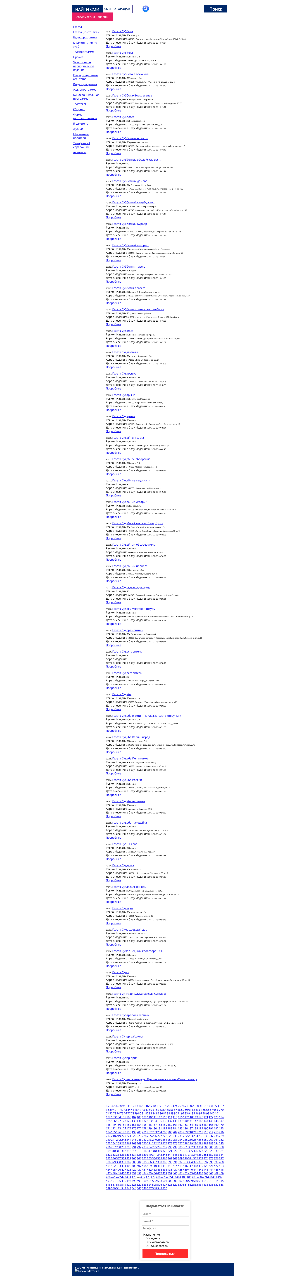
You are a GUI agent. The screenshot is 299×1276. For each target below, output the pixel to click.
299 (175, 1147)
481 (163, 1177)
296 (159, 1147)
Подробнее (113, 46)
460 (175, 1173)
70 (222, 1109)
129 (128, 1121)
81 (143, 1113)
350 (200, 1154)
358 (123, 1158)
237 (211, 1136)
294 (149, 1147)
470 (108, 1177)
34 (211, 1106)
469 (221, 1173)
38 (107, 1109)
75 (121, 1113)
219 (118, 1136)
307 (216, 1147)
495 (118, 1181)
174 (123, 1128)
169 (216, 1124)
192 (216, 1128)
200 (139, 1132)
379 (113, 1162)
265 (118, 1143)
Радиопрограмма (85, 37)
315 (139, 1151)
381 (123, 1162)
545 (139, 1188)
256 (190, 1139)
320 (164, 1151)
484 (178, 1177)
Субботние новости (130, 138)
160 (170, 1124)
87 (164, 1113)
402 (113, 1166)
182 (164, 1128)
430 (139, 1169)
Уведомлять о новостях (92, 17)
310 (113, 1151)
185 (180, 1128)
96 (197, 1113)
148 (108, 1124)
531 (185, 1184)
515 (221, 1181)
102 (108, 1117)
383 (134, 1162)
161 (175, 1124)
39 (111, 1109)
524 (149, 1184)
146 (216, 1121)
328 (206, 1151)
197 (123, 1132)
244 (128, 1139)
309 (108, 1151)
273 (159, 1143)
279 (190, 1143)
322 (175, 1151)
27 (186, 1106)
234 (195, 1136)
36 (218, 1106)
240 (108, 1139)
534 (200, 1184)
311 (118, 1151)
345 (175, 1154)
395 (195, 1162)
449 (118, 1173)
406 (134, 1166)
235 (200, 1136)
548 (154, 1188)
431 (144, 1169)
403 (118, 1166)
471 (113, 1177)
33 (208, 1106)
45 (132, 1109)
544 (134, 1188)
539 (108, 1188)
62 (193, 1109)
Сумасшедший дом (129, 929)
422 (216, 1166)
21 (165, 1106)
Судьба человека (128, 801)
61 (189, 1109)
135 (159, 1121)
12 (132, 1106)
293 (144, 1147)
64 (200, 1109)
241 (113, 1139)
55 (168, 1109)
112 (159, 1117)
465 (200, 1173)
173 (118, 1128)
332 (108, 1154)
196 (118, 1132)
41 (118, 1109)
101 (217, 1113)
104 (118, 1117)
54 (164, 1109)
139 (180, 1121)
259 (206, 1139)
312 (123, 1151)
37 (222, 1106)
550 (164, 1188)
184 (175, 1128)
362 (144, 1158)
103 (113, 1117)
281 (200, 1143)
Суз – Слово (125, 844)
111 (154, 1117)
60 (186, 1109)
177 (139, 1128)
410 (154, 1166)
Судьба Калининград (131, 737)
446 (221, 1169)
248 (149, 1139)
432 (149, 1169)
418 (195, 1166)
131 (139, 1121)
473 (123, 1177)
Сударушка (124, 373)
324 (185, 1151)
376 (216, 1158)
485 (184, 1177)
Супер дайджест (127, 1036)
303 (195, 1147)
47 (139, 1109)
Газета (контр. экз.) (86, 32)
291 (134, 1147)
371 (190, 1158)
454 (144, 1173)
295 (154, 1147)
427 (123, 1169)
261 (216, 1139)
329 (211, 1151)
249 (154, 1139)
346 (180, 1154)
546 (144, 1188)
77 (129, 1113)
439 (185, 1169)
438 (180, 1169)
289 (123, 1147)
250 (159, 1139)
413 (170, 1166)
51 (154, 1109)
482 (168, 1177)
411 (159, 1166)
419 (200, 1166)
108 (139, 1117)
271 (149, 1143)
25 (179, 1106)
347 (185, 1154)
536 (211, 1184)
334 (118, 1154)
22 (168, 1106)
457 (159, 1173)
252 (170, 1139)
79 (136, 1113)
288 (118, 1147)
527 (164, 1184)
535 (206, 1184)
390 (170, 1162)
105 (123, 1117)
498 (134, 1181)
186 (185, 1128)
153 (134, 1124)
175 (128, 1128)
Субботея (123, 117)
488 (199, 1177)
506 (175, 1181)
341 (154, 1154)
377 (221, 1158)
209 (185, 1132)
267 (128, 1143)
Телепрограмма (84, 52)
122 (211, 1117)
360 (134, 1158)
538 (221, 1184)
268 (134, 1143)
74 (118, 1113)
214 (211, 1132)
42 (121, 1109)
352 (211, 1154)
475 (134, 1177)
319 (159, 1151)
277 (180, 1143)
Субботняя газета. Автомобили (138, 309)
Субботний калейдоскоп (133, 202)
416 (185, 1166)
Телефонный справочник (81, 145)
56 (171, 1109)
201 (144, 1132)
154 (139, 1124)
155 (144, 1124)
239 (221, 1136)
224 (144, 1136)
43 (125, 1109)
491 (214, 1177)
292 (139, 1147)
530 (180, 1184)
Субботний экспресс (130, 245)
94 (189, 1113)
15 (143, 1106)
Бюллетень (80, 123)
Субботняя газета (128, 266)
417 (190, 1166)
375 (211, 1158)
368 (175, 1158)
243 (123, 1139)
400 (221, 1162)
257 (195, 1139)
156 (149, 1124)
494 (113, 1181)
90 (175, 1113)
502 (154, 1181)
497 (128, 1181)
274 (164, 1143)
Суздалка (123, 865)
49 (146, 1109)
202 (149, 1132)
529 (175, 1184)
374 (206, 1158)
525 (154, 1184)
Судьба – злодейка (129, 822)
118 (190, 1117)
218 (113, 1136)
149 (113, 1124)
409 (149, 1166)
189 (200, 1128)
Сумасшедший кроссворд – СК (137, 951)
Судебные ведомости (131, 480)
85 (157, 1113)
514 (216, 1181)
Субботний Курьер (129, 224)
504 (164, 1181)
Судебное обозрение (131, 459)
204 (159, 1132)
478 (148, 1177)
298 (170, 1147)
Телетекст (79, 104)
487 (194, 1177)
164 (190, 1124)
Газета (77, 27)
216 (221, 1132)
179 (149, 1128)
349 (195, 1154)
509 (190, 1181)
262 (221, 1139)
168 (211, 1124)
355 (108, 1158)
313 (128, 1151)
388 (159, 1162)
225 (149, 1136)
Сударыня (123, 395)
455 (149, 1173)
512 (206, 1181)
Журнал (78, 129)
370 (185, 1158)
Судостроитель (127, 651)
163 (185, 1124)
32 (204, 1106)
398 (211, 1162)
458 (164, 1173)
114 (170, 1117)
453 (139, 1173)
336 (128, 1154)
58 (179, 1109)
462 (185, 1173)
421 (211, 1166)
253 (175, 1139)
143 (200, 1121)
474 (128, 1177)
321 (170, 1151)
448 (113, 1173)
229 (170, 1136)
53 (161, 1109)
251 (164, 1139)
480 (158, 1177)
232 (185, 1136)
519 (123, 1184)
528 (170, 1184)
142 (195, 1121)
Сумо (120, 972)
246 (139, 1139)
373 (200, 1158)
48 (143, 1109)
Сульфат (122, 908)
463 (190, 1173)
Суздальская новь (129, 887)
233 (190, 1136)
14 (140, 1106)
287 (113, 1147)
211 (195, 1132)
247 (144, 1139)
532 (190, 1184)
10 (125, 1106)
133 (149, 1121)
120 (200, 1117)
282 (206, 1143)
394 (190, 1162)
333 (113, 1154)
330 (216, 1151)
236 (206, 1136)
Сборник (79, 109)
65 (204, 1109)
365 (159, 1158)
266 (123, 1143)
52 (157, 1109)
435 (164, 1169)
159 (164, 1124)
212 (200, 1132)
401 (108, 1166)
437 (175, 1169)
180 (154, 1128)
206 (170, 1132)
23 (172, 1106)
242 (118, 1139)
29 (193, 1106)
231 (180, 1136)
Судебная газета (128, 437)
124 (221, 1117)
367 (170, 1158)
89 (171, 1113)
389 (164, 1162)
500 (144, 1181)
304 (200, 1147)
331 (221, 1151)
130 (134, 1121)
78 (132, 1113)
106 (128, 1117)
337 (134, 1154)
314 (134, 1151)
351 (206, 1154)
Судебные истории (129, 502)
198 (128, 1132)
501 (149, 1181)
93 (186, 1113)
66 (207, 1109)
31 (200, 1106)
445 (216, 1169)
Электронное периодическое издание (83, 66)
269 (139, 1143)
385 (144, 1162)
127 (118, 1121)
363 (149, 1158)
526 (159, 1184)
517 (113, 1184)
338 (139, 1154)
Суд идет (122, 331)
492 (220, 1177)
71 (107, 1113)
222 (134, 1136)
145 (211, 1121)
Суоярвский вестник (130, 1015)
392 (180, 1162)
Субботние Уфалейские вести (136, 159)
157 (154, 1124)
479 (153, 1177)
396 (200, 1162)
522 (139, 1184)
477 (142, 1177)
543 (128, 1188)
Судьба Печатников (130, 758)
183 (170, 1128)
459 (170, 1173)
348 (190, 1154)
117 (185, 1117)
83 (150, 1113)
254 (180, 1139)
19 (157, 1106)
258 (200, 1139)
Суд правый (125, 352)
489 (204, 1177)
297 (164, 1147)
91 (179, 1113)
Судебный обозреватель (133, 544)
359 (128, 1158)
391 (175, 1162)
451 (128, 1173)
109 (144, 1117)
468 (216, 1173)
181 (159, 1128)
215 (216, 1132)
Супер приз (124, 1058)
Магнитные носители (81, 136)
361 (139, 1158)
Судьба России (127, 780)
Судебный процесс (129, 566)
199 (134, 1132)
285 (221, 1143)
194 (108, 1132)
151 (123, 1124)
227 (159, 1136)
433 (154, 1169)
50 (150, 1109)
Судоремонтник (127, 630)
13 (136, 1106)
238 (216, 1136)
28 (190, 1106)
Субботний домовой (130, 181)
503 (159, 1181)
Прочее (78, 57)
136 (164, 1121)
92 (182, 1113)
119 (195, 1117)
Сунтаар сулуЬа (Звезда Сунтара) (139, 993)
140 (185, 1121)
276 (175, 1143)
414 (175, 1166)
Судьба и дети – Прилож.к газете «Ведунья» (146, 715)
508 (185, 1181)
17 (150, 1106)
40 (114, 1109)
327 (200, 1151)
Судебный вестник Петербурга (137, 523)
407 (139, 1166)
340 (149, 1154)
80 (139, 1113)
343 (164, 1154)
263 (108, 1143)
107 (134, 1117)
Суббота (122, 31)
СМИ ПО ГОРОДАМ (117, 9)
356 (113, 1158)
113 (164, 1117)
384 (139, 1162)
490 (209, 1177)
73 (114, 1113)
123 (216, 1117)
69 (218, 1109)
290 (128, 1147)
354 (221, 1154)
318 (154, 1151)
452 (134, 1173)
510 (195, 1181)
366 (164, 1158)
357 (118, 1158)
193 (221, 1128)
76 (125, 1113)
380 (118, 1162)
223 (139, 1136)
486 (189, 1177)
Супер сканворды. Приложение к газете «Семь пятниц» (154, 1079)
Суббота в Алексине (130, 74)
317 (149, 1151)
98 (204, 1113)
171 (108, 1128)
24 (175, 1106)
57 (175, 1109)
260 (211, 1139)
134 (154, 1121)
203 (154, 1132)
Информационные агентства (85, 77)
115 (175, 1117)
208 (180, 1132)
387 (154, 1162)
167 (206, 1124)
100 (212, 1113)
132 (144, 1121)
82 (146, 1113)
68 (214, 1109)
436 (170, 1169)
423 (221, 1166)
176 (134, 1128)
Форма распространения (85, 116)
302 (190, 1147)
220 (123, 1136)
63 (197, 1109)
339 (144, 1154)
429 (134, 1169)
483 (173, 1177)
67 (211, 1109)
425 (113, 1169)
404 (123, 1166)
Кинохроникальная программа (86, 96)
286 (108, 1147)
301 (185, 1147)
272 (154, 1143)
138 (175, 1121)
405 (128, 1166)
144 (206, 1121)
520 (128, 1184)
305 (206, 1147)
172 (113, 1128)
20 (161, 1106)
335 (123, 1154)
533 (195, 1184)
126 (113, 1121)
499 (139, 1181)
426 (118, 1169)
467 (211, 1173)
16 (147, 1106)
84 (154, 1113)
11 (129, 1106)
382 (128, 1162)
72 (111, 1113)
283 (211, 1143)
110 (149, 1117)
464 (195, 1173)
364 (154, 1158)
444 (211, 1169)
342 (159, 1154)
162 (180, 1124)
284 (216, 1143)
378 (108, 1162)
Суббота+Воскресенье (132, 95)
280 (195, 1143)
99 (207, 1113)
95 (193, 1113)
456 (154, 1173)
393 (185, 1162)
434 (159, 1169)
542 (123, 1188)
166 (200, 1124)
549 (159, 1188)
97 (200, 1113)
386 (149, 1162)
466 (206, 1173)
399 (216, 1162)
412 (164, 1166)
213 (206, 1132)
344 (170, 1154)
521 (134, 1184)
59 (182, 1109)
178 (144, 1128)
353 (216, 1154)
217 (108, 1136)
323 (180, 1151)
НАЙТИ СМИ (87, 9)
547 (149, 1188)
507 (180, 1181)
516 (108, 1184)
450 (123, 1173)
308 (221, 1147)
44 (129, 1109)
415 (180, 1166)
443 (206, 1169)
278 (185, 1143)
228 (164, 1136)
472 (118, 1177)
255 (185, 1139)
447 (108, 1173)
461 (180, 1173)
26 (183, 1106)
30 (197, 1106)
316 (144, 1151)
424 (108, 1169)
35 (215, 1106)
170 (221, 1124)
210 (190, 1132)
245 (134, 1139)
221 (128, 1136)
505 (170, 1181)
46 (136, 1109)
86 (161, 1113)
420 (206, 1166)
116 (180, 1117)
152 (128, 1124)
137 (170, 1121)
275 (170, 1143)
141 (190, 1121)
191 (211, 1128)
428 (128, 1169)
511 (200, 1181)
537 (216, 1184)
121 (206, 1117)
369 (180, 1158)
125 (108, 1121)
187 (190, 1128)
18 (154, 1106)
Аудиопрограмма (85, 89)
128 (123, 1121)
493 (108, 1181)
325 (190, 1151)
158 (159, 1124)
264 (113, 1143)
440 (190, 1169)
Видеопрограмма (85, 84)
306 (211, 1147)
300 (180, 1147)
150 (118, 1124)
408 (144, 1166)
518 (118, 1184)
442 (200, 1169)
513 (211, 1181)
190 (206, 1128)
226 (154, 1136)
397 (206, 1162)
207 (175, 1132)
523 (144, 1184)
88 (168, 1113)
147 (221, 1121)
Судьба (121, 694)
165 (195, 1124)
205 (164, 1132)
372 (195, 1158)
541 (118, 1188)
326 (195, 1151)
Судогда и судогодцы (131, 587)
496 (123, 1181)
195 (113, 1132)
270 (144, 1143)
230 (175, 1136)
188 (195, 1128)
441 (195, 1169)
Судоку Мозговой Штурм (133, 609)
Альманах (79, 152)
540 (113, 1188)
